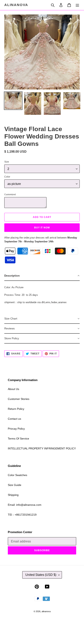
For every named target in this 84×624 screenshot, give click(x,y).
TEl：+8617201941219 (22, 514)
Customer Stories (18, 398)
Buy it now (42, 227)
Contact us (14, 418)
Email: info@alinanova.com (24, 504)
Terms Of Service (18, 438)
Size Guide (14, 484)
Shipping (13, 494)
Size (6, 161)
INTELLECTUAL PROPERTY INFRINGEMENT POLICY (42, 448)
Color (7, 176)
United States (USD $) (40, 574)
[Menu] (77, 5)
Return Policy (16, 408)
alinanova (16, 5)
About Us (13, 389)
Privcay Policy (16, 428)
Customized (10, 194)
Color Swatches (17, 475)
